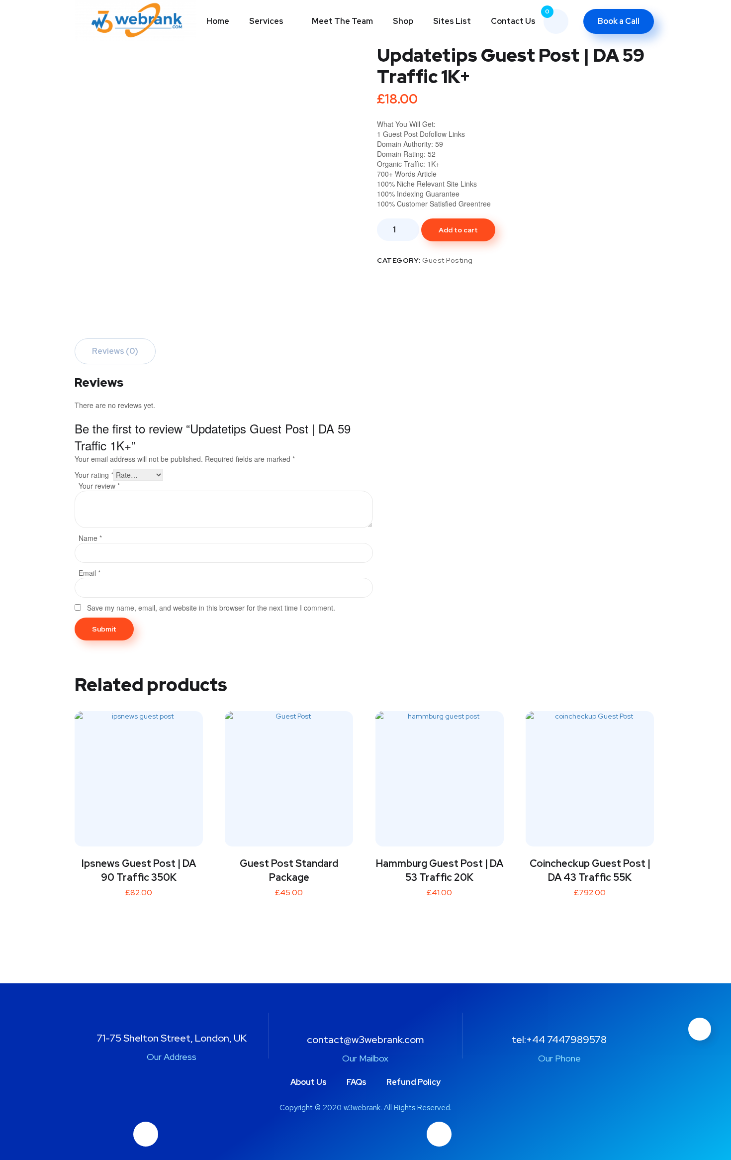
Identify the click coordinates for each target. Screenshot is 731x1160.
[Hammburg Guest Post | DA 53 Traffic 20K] (439, 775)
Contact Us (513, 21)
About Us (308, 1082)
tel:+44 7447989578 (559, 1039)
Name (90, 538)
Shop (403, 21)
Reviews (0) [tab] (115, 351)
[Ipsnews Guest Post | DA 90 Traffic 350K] (139, 775)
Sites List (452, 21)
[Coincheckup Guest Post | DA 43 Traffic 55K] (590, 775)
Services (266, 21)
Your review (99, 486)
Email (89, 573)
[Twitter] (145, 1134)
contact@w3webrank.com (365, 1039)
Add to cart (458, 229)
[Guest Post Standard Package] (289, 775)
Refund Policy (413, 1082)
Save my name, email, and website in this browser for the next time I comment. (211, 608)
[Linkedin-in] (439, 1134)
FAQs (356, 1082)
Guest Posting (447, 260)
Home (217, 21)
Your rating (94, 475)
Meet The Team (342, 21)
